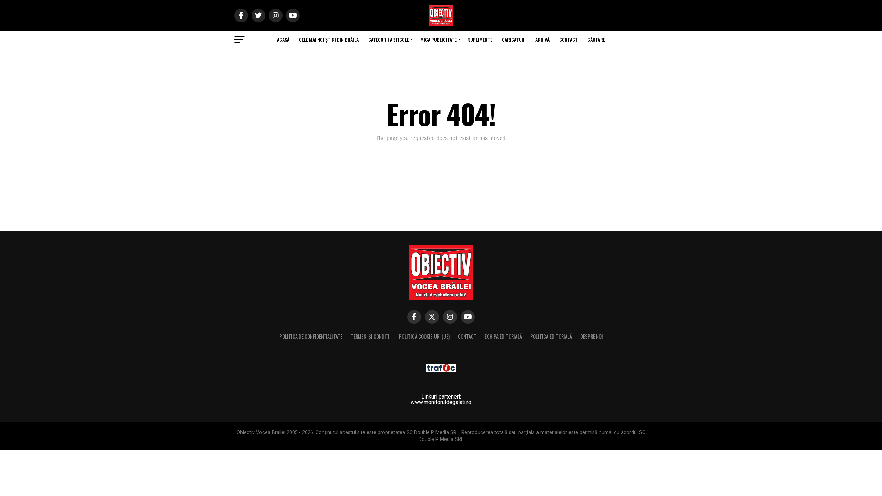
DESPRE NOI (591, 336)
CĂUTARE (596, 39)
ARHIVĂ (542, 39)
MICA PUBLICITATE (438, 39)
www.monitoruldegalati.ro (441, 402)
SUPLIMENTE (480, 39)
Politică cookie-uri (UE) (424, 336)
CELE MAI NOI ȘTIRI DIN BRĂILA (329, 39)
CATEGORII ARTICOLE (388, 39)
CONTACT (568, 39)
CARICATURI (514, 39)
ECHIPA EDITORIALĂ (503, 336)
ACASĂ (283, 39)
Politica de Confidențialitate (310, 336)
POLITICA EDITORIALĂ (551, 336)
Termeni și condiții (371, 336)
